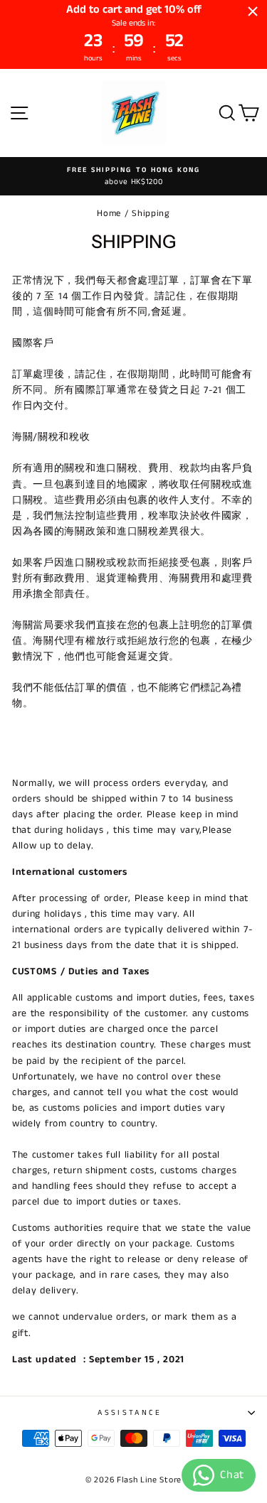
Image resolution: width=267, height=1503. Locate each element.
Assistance (130, 1412)
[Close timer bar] (252, 11)
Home (109, 213)
